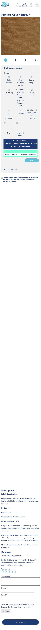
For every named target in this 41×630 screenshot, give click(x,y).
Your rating (6, 569)
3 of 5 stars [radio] (8, 571)
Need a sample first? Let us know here (20, 154)
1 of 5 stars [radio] (2, 571)
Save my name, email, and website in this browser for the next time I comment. (17, 605)
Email (4, 595)
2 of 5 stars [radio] (5, 571)
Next (32, 160)
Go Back (21, 622)
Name (4, 588)
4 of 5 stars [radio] (11, 571)
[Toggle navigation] (37, 4)
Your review (6, 576)
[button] (18, 3)
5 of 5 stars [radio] (15, 571)
